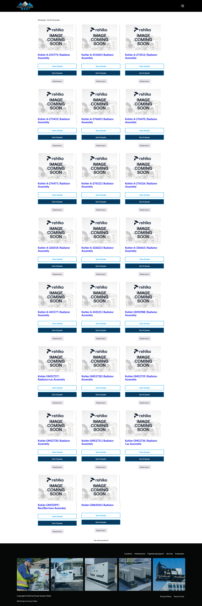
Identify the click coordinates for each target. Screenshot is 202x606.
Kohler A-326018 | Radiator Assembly (54, 249)
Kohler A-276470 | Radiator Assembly (141, 120)
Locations (128, 553)
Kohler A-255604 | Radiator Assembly (97, 56)
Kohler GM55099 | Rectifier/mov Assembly (52, 506)
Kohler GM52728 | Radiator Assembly (97, 378)
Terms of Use (179, 596)
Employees (179, 553)
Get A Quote (57, 73)
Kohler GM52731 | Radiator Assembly (97, 442)
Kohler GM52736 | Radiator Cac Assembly (141, 442)
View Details (57, 66)
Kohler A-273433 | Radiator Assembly (54, 120)
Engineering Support (156, 553)
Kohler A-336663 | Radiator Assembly (141, 249)
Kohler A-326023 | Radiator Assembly (97, 249)
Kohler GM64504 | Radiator (97, 505)
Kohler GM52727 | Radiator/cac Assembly (51, 378)
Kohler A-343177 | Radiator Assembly (54, 313)
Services (169, 553)
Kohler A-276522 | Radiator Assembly (97, 185)
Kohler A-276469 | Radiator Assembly (97, 120)
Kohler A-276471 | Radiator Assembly (54, 185)
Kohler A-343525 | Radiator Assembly (97, 313)
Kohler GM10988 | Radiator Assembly (141, 313)
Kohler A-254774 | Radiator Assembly (54, 56)
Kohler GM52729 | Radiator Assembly (141, 378)
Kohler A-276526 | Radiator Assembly (141, 185)
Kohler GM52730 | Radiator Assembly (54, 442)
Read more (57, 81)
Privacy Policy (165, 596)
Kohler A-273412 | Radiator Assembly (141, 56)
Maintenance (140, 553)
